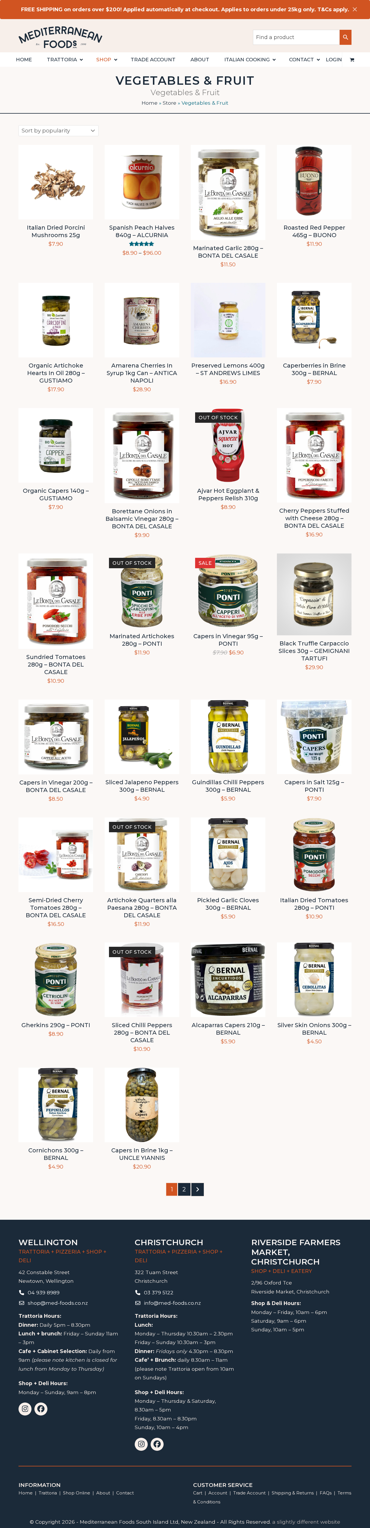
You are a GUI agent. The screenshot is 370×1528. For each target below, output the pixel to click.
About (103, 1493)
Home (150, 103)
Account (217, 1493)
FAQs (326, 1493)
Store (169, 103)
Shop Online (77, 1493)
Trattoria (48, 1493)
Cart (197, 1493)
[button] (352, 59)
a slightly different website (306, 1522)
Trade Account (249, 1493)
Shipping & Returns (293, 1493)
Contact (125, 1493)
